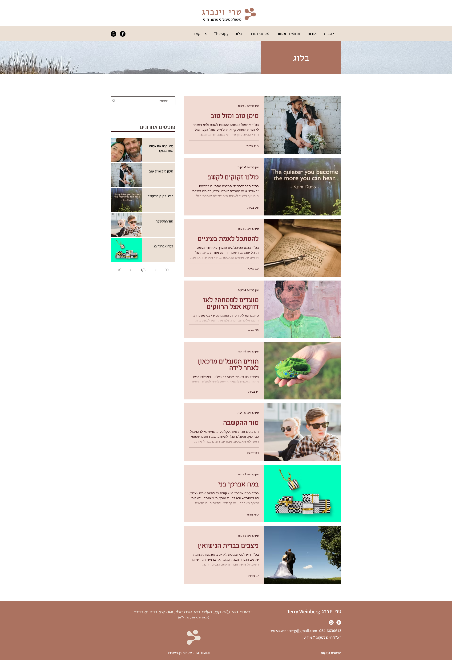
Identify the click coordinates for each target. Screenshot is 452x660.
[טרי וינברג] (113, 34)
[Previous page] (156, 270)
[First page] (167, 270)
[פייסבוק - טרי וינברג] (122, 34)
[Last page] (119, 270)
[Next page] (130, 270)
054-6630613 (329, 630)
